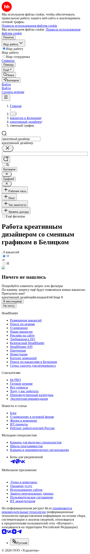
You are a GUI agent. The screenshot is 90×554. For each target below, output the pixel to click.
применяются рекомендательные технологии (37, 510)
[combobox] (21, 139)
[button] (6, 84)
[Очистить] (7, 148)
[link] (9, 74)
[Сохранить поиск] (6, 159)
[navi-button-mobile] (6, 97)
